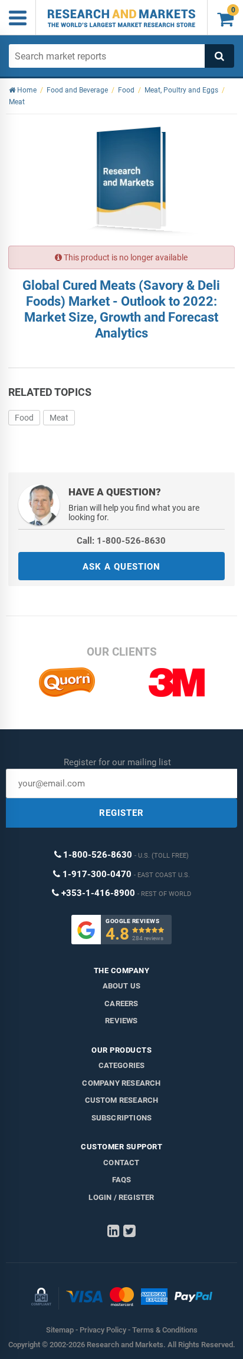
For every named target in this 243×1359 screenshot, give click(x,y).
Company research (121, 1083)
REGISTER (121, 813)
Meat (59, 417)
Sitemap (60, 1329)
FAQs (122, 1179)
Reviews (121, 1020)
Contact (121, 1162)
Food (24, 417)
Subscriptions (121, 1117)
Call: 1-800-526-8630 (121, 540)
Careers (121, 1003)
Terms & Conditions (165, 1329)
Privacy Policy (103, 1329)
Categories (121, 1065)
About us (122, 985)
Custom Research (122, 1100)
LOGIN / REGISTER (121, 1197)
